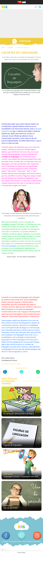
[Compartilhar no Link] (38, 372)
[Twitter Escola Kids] (21, 535)
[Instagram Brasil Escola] (37, 535)
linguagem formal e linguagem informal (17, 339)
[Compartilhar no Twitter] (22, 372)
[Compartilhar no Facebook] (5, 372)
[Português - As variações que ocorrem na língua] (22, 402)
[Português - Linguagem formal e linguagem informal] (22, 464)
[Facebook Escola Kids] (6, 535)
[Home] (21, 525)
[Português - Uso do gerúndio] (22, 496)
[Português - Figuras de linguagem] (22, 433)
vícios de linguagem (9, 246)
